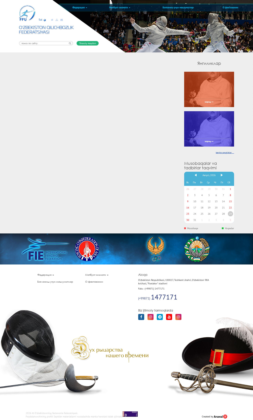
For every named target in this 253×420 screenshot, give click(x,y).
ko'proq (208, 102)
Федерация (78, 7)
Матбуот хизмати (119, 7)
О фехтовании (230, 7)
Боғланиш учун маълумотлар (178, 7)
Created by (208, 416)
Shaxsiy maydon (87, 43)
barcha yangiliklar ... (225, 152)
